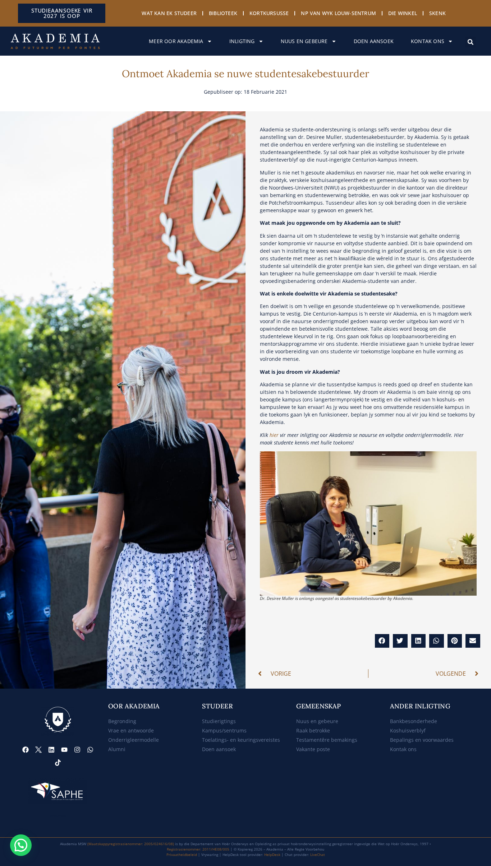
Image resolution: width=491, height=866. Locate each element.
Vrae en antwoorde (131, 730)
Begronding (122, 721)
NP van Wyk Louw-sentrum (338, 13)
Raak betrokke (313, 730)
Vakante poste (313, 749)
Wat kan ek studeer (169, 13)
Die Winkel (402, 13)
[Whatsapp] (90, 749)
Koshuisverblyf (408, 730)
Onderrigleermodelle (133, 739)
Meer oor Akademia (176, 41)
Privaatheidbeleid (181, 854)
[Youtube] (64, 749)
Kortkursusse (269, 13)
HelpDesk (272, 854)
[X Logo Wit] (38, 749)
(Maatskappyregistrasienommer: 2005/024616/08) (130, 843)
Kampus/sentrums (224, 730)
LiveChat (317, 854)
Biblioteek (223, 13)
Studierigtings (219, 721)
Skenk (437, 13)
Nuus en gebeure (304, 41)
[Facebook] (25, 749)
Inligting (242, 41)
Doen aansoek (374, 41)
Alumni (116, 749)
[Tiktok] (57, 762)
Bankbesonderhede (413, 721)
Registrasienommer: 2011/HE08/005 (198, 849)
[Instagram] (77, 749)
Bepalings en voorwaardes (422, 739)
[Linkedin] (51, 749)
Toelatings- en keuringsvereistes (241, 739)
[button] (470, 42)
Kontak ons (427, 41)
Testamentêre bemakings (326, 739)
